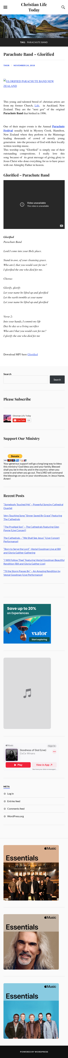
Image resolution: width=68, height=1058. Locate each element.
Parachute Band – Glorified (28, 54)
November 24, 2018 (24, 65)
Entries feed (13, 801)
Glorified (33, 354)
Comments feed (16, 808)
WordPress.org (15, 816)
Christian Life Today (34, 7)
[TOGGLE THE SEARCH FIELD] (63, 7)
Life (37, 105)
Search (7, 373)
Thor (6, 65)
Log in (10, 793)
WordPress (41, 1052)
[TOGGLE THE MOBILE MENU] (5, 7)
